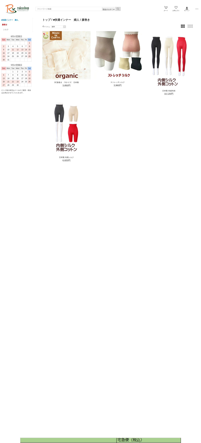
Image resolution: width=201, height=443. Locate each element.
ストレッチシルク (117, 82)
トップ (46, 19)
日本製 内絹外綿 (168, 91)
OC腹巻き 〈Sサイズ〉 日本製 (66, 82)
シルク (5, 29)
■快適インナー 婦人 (9, 20)
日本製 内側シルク (66, 157)
